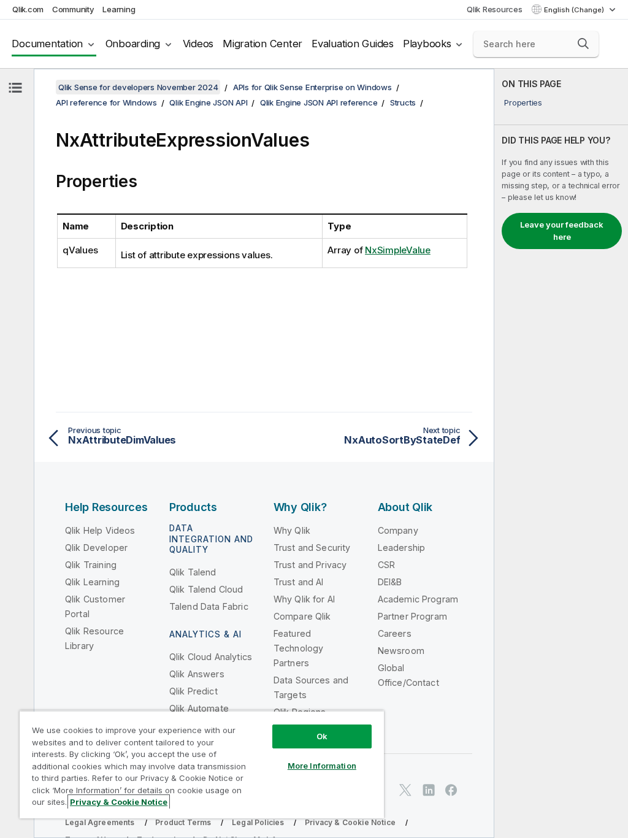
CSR (386, 564)
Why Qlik (292, 530)
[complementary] (561, 453)
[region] (202, 764)
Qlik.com (28, 9)
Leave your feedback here (561, 231)
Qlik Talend (192, 572)
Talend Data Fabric (208, 606)
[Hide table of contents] (15, 88)
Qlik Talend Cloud (206, 589)
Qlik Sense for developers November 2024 (138, 87)
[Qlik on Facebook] (451, 789)
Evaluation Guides (353, 43)
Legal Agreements (100, 822)
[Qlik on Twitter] (405, 789)
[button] (583, 43)
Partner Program (412, 616)
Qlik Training (91, 564)
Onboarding (133, 43)
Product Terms (183, 822)
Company (398, 530)
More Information (322, 766)
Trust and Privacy (310, 564)
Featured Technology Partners (299, 648)
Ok (321, 736)
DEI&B (390, 582)
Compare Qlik (302, 616)
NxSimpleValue (398, 250)
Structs (403, 102)
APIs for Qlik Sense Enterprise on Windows (312, 87)
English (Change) (575, 10)
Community (73, 9)
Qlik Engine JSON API (208, 102)
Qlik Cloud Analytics (210, 657)
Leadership (402, 547)
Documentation (47, 43)
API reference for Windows (106, 102)
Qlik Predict (193, 691)
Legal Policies (258, 822)
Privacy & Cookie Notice (350, 822)
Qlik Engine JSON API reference (319, 102)
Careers (395, 633)
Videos (198, 43)
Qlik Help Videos (100, 530)
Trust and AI (299, 582)
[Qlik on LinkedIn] (428, 789)
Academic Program (418, 599)
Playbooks (427, 43)
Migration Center (262, 43)
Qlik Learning (92, 582)
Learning (118, 9)
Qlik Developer (96, 547)
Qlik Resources (495, 9)
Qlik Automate (199, 708)
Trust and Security (312, 547)
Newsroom (401, 650)
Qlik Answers (196, 674)
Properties (523, 102)
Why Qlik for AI (304, 599)
